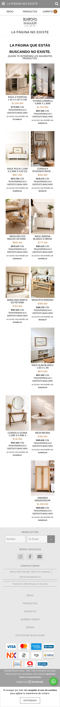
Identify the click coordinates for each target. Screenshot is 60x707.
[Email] (39, 556)
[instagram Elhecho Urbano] (20, 556)
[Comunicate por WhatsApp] (53, 681)
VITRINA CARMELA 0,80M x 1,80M (43, 102)
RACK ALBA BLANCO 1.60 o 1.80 (42, 366)
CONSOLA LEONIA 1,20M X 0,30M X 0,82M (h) (17, 434)
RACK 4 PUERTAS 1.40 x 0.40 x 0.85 (17, 98)
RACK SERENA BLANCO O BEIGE (42, 237)
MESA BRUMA (42, 433)
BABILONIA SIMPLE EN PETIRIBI (17, 301)
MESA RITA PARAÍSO (42, 300)
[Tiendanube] (30, 683)
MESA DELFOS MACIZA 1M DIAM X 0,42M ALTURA (17, 237)
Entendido (30, 700)
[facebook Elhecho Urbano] (30, 556)
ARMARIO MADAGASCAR (42, 499)
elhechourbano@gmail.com (30, 577)
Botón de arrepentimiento (30, 677)
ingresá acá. (50, 674)
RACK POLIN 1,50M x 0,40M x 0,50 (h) (17, 170)
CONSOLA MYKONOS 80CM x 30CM (42, 170)
